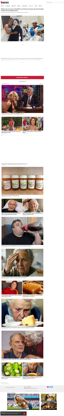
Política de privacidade (12, 387)
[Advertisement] (22, 51)
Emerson (14, 14)
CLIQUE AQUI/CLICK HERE (33, 388)
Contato (7, 387)
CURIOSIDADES (4, 382)
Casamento (7, 383)
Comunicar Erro (21, 81)
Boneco (3, 383)
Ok (24, 413)
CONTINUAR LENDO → (22, 77)
